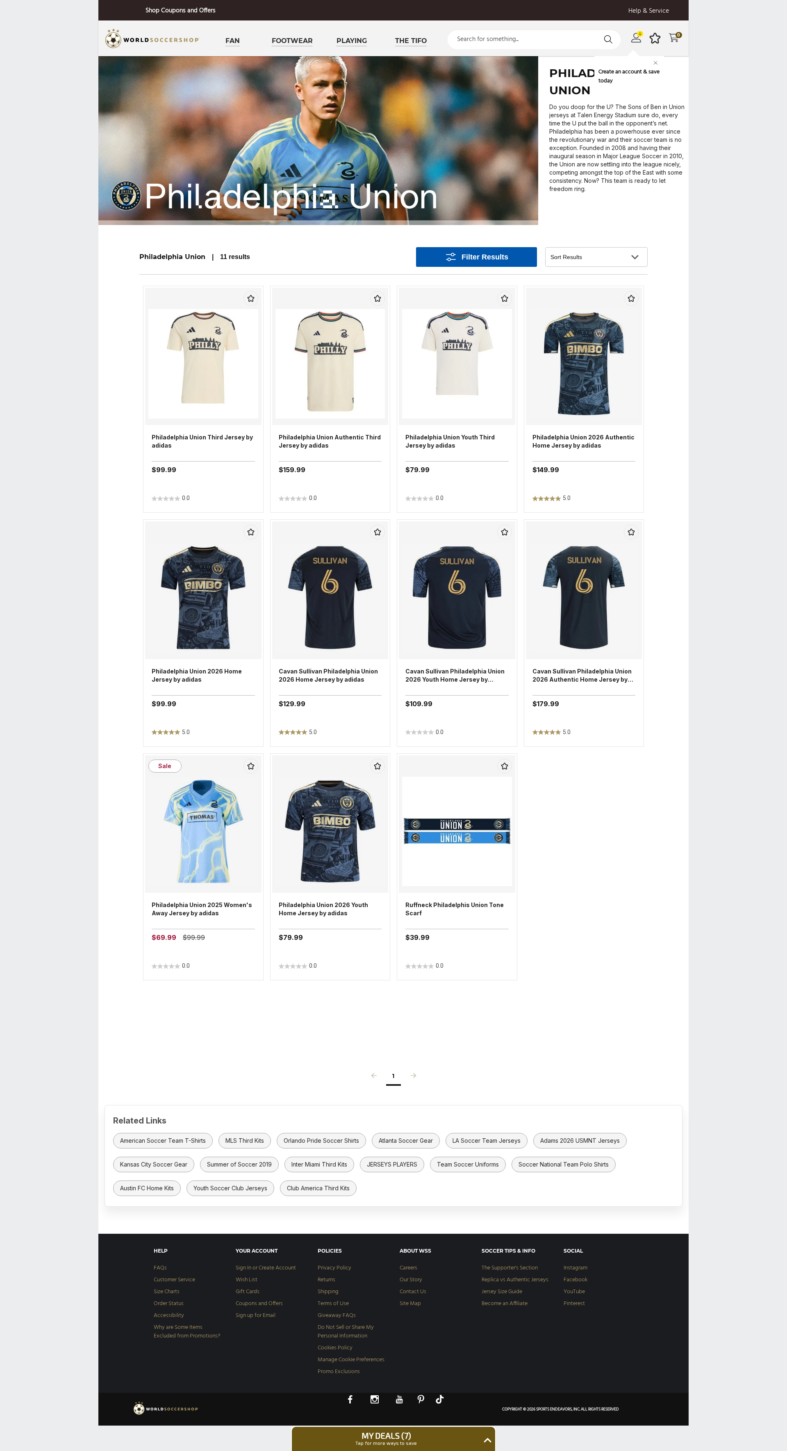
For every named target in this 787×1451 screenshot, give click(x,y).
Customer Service (174, 1280)
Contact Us (413, 1291)
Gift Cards (247, 1291)
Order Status (169, 1303)
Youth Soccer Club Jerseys (230, 1188)
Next (413, 1077)
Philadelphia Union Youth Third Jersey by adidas (450, 441)
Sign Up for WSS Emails (180, 10)
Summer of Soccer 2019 (239, 1164)
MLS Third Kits (244, 1140)
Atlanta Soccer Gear (406, 1140)
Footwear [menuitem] (292, 41)
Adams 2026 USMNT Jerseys (580, 1140)
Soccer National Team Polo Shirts (564, 1164)
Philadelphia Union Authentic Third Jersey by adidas (330, 441)
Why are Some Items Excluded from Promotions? (187, 1332)
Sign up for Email (255, 1315)
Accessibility (169, 1315)
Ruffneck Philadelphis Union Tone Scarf (454, 909)
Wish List (246, 1280)
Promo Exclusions (339, 1371)
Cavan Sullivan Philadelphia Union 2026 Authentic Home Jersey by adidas (582, 676)
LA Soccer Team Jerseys (487, 1140)
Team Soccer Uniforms (468, 1164)
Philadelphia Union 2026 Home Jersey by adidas (197, 675)
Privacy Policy (334, 1268)
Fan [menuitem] (232, 41)
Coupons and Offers (259, 1303)
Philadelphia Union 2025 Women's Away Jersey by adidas (202, 909)
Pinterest (574, 1303)
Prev (374, 1077)
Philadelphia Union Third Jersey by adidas (202, 441)
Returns (326, 1280)
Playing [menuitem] (352, 41)
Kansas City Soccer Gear (153, 1164)
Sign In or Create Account (266, 1268)
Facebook (575, 1280)
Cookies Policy (335, 1348)
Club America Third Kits (318, 1188)
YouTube (574, 1291)
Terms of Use (333, 1303)
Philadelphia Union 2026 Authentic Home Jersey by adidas (583, 441)
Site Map (410, 1303)
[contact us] (166, 1414)
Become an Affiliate (505, 1303)
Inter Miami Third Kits (319, 1164)
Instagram (575, 1268)
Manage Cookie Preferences (351, 1360)
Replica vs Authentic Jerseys (515, 1280)
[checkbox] (250, 298)
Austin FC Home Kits (147, 1188)
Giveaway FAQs (337, 1315)
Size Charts (167, 1291)
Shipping (328, 1291)
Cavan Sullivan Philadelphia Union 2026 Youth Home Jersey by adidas (455, 676)
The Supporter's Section (510, 1268)
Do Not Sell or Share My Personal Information (346, 1332)
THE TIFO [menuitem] (411, 41)
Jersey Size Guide (502, 1291)
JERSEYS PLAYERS (392, 1164)
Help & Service (648, 11)
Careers (408, 1268)
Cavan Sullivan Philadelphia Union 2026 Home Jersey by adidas (328, 675)
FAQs (160, 1268)
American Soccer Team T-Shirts (163, 1140)
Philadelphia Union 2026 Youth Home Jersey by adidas (323, 909)
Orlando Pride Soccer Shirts (321, 1140)
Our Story (411, 1280)
